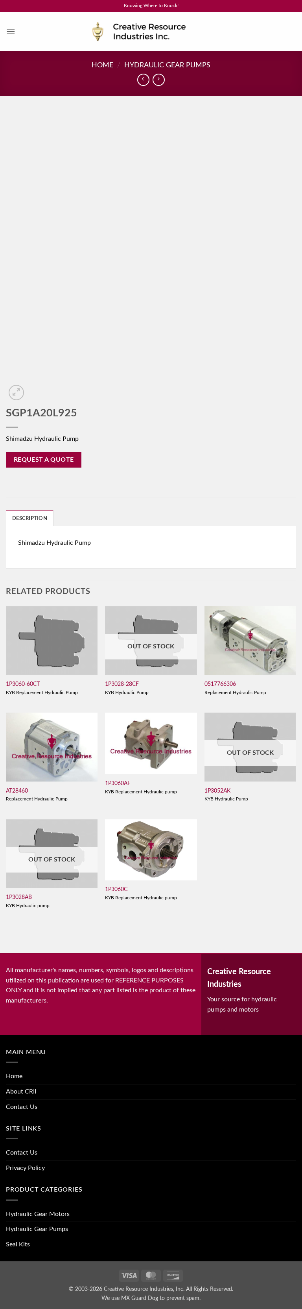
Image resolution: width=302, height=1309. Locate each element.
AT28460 (17, 791)
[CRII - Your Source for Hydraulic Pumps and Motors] (151, 32)
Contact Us (21, 1107)
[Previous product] (159, 80)
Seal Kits (18, 1244)
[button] (10, 31)
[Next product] (143, 80)
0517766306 (220, 684)
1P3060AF (118, 783)
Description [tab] (29, 518)
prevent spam (182, 1298)
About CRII (21, 1091)
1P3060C (116, 889)
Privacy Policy (25, 1168)
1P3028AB (19, 897)
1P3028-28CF (122, 684)
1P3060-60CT (23, 684)
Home (102, 65)
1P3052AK (217, 791)
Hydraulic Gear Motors (38, 1214)
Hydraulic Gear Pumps (167, 65)
